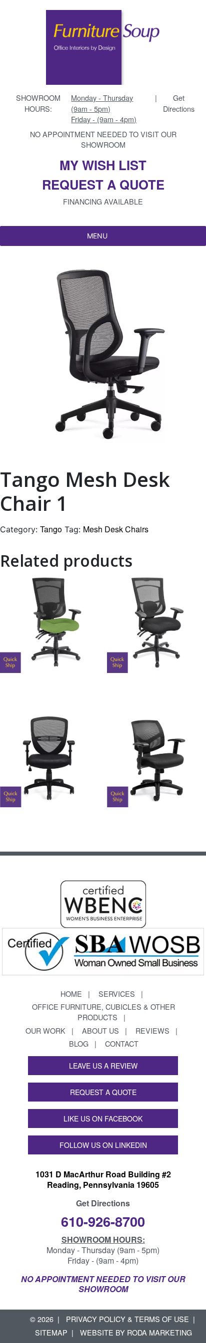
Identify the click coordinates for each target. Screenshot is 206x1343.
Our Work (46, 1030)
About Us (100, 1030)
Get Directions (178, 103)
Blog (78, 1043)
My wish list (103, 165)
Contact (121, 1043)
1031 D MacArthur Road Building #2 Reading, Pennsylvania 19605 (103, 1179)
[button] (97, 236)
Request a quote (103, 184)
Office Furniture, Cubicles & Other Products (103, 1012)
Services (116, 993)
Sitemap (51, 1332)
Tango (51, 529)
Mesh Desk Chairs (115, 529)
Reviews (153, 1030)
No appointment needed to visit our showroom (103, 139)
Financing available (103, 201)
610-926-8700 (103, 1221)
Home (71, 993)
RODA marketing (159, 1332)
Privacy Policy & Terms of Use (127, 1319)
